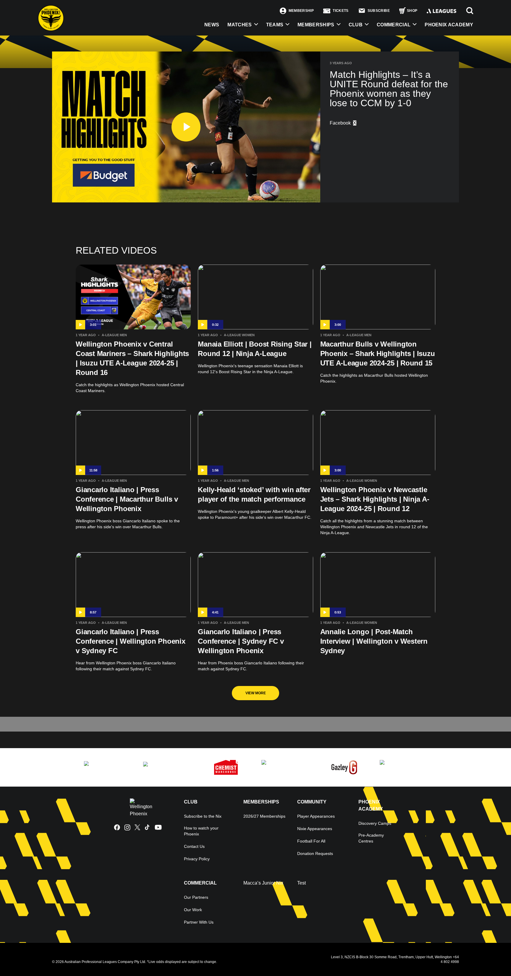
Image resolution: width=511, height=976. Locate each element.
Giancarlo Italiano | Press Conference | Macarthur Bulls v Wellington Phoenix (127, 499)
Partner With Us (199, 922)
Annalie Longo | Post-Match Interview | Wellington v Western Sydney (374, 641)
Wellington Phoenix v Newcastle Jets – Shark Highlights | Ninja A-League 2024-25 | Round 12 (374, 499)
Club (356, 24)
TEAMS (275, 24)
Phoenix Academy (449, 24)
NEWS (211, 24)
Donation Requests (315, 853)
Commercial (393, 24)
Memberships (315, 24)
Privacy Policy (197, 858)
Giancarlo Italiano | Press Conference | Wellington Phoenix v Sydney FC (130, 641)
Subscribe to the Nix (202, 816)
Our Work (193, 909)
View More (255, 693)
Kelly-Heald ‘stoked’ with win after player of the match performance (254, 494)
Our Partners (196, 897)
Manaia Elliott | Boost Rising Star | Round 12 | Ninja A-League (254, 348)
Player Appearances (316, 816)
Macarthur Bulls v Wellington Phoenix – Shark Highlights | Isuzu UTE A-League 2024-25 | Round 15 (377, 353)
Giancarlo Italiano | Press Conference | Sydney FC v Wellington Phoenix (241, 641)
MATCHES (239, 24)
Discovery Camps (374, 823)
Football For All (311, 841)
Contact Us (194, 846)
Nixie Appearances (314, 828)
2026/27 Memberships (264, 816)
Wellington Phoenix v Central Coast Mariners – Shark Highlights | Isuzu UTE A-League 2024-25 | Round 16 (132, 358)
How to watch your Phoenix (201, 831)
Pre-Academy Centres (371, 838)
